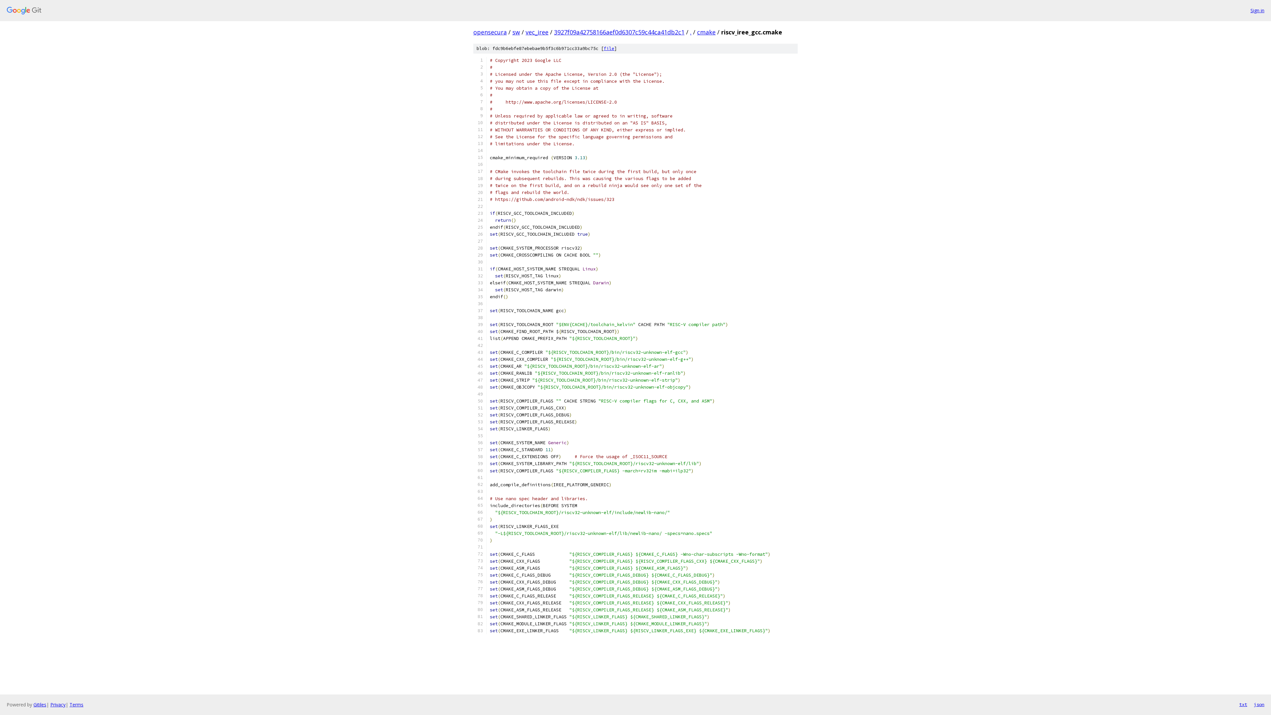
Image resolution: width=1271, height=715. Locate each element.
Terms (76, 704)
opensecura (490, 32)
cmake (706, 32)
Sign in (1257, 10)
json (1259, 704)
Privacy (58, 704)
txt (1243, 704)
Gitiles (39, 704)
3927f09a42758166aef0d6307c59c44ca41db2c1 (619, 32)
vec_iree (537, 32)
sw (516, 32)
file (609, 48)
